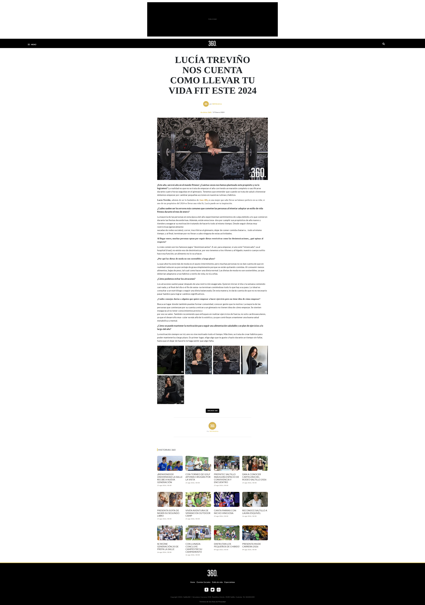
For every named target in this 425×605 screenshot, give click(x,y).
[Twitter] (212, 590)
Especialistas (229, 582)
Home (192, 582)
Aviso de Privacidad (219, 602)
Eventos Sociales (203, 582)
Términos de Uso (205, 602)
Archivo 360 (206, 112)
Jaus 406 (203, 200)
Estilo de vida (217, 582)
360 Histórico (217, 104)
